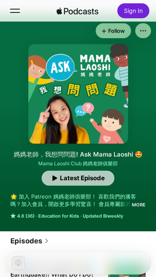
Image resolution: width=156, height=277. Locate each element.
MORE (139, 205)
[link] (29, 240)
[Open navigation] (15, 11)
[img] (78, 11)
